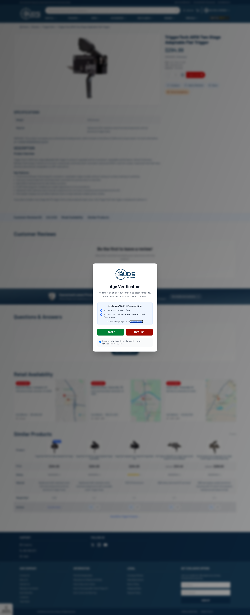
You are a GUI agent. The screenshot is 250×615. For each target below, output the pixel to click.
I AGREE (111, 332)
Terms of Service (136, 321)
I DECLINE (139, 332)
